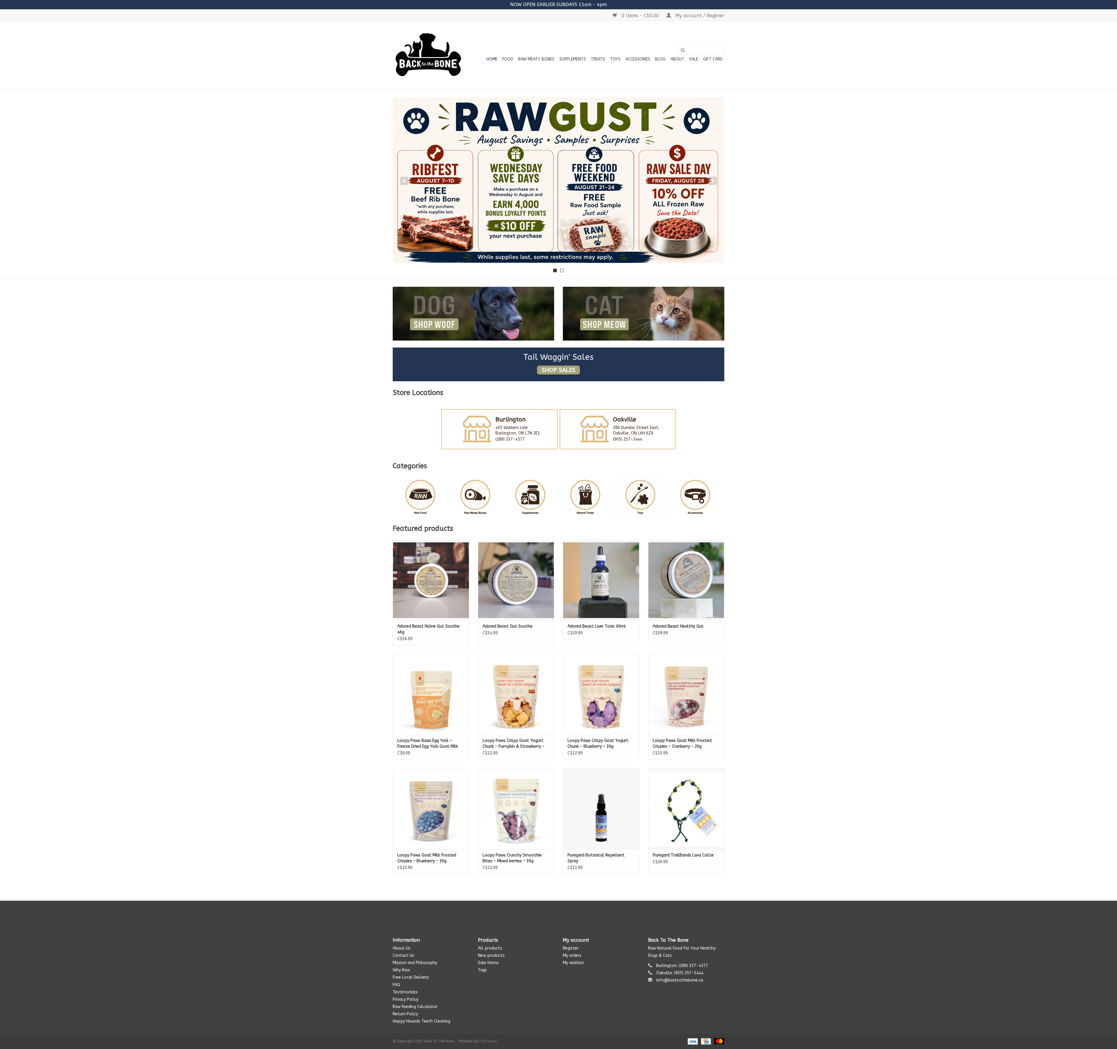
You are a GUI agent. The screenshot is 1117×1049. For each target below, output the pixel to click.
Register (571, 948)
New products (491, 955)
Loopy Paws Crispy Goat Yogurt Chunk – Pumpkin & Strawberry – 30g (514, 743)
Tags (482, 970)
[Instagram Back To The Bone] (558, 914)
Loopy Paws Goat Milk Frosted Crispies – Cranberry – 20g (682, 743)
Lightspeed (488, 1041)
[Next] (713, 181)
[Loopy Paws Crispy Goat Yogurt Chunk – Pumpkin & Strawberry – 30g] (516, 694)
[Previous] (404, 181)
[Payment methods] (692, 1041)
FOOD (507, 59)
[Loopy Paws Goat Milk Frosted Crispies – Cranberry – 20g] (686, 694)
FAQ (396, 984)
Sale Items (488, 962)
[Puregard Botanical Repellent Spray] (601, 809)
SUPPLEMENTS (572, 59)
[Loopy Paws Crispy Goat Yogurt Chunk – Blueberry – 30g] (601, 694)
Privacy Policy (405, 999)
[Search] (683, 51)
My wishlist (573, 962)
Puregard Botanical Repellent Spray (596, 858)
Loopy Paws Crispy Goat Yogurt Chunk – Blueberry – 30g (598, 743)
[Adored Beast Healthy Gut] (686, 580)
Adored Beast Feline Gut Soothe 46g (428, 629)
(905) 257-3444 (627, 439)
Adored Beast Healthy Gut (678, 626)
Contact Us (403, 955)
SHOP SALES (558, 370)
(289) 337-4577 (510, 439)
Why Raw (401, 970)
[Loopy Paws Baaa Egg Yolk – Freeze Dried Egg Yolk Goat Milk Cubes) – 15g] (431, 694)
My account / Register (699, 15)
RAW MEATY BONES (536, 59)
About (677, 59)
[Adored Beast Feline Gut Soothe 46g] (431, 580)
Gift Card (713, 59)
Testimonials (405, 992)
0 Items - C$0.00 (640, 15)
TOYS (615, 59)
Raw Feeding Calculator (415, 1006)
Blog (660, 59)
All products (490, 948)
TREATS (598, 59)
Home (491, 59)
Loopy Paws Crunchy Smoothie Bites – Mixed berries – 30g (512, 858)
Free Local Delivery (411, 977)
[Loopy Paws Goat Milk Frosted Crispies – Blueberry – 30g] (431, 809)
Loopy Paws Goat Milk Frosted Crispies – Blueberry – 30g (426, 858)
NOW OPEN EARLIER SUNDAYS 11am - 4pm (558, 4)
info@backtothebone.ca (679, 980)
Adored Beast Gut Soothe (508, 626)
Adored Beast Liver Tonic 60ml (597, 626)
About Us (401, 948)
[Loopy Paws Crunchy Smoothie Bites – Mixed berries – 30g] (516, 809)
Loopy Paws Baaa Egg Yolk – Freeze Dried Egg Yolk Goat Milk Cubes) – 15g (427, 743)
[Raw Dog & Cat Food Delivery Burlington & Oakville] (428, 55)
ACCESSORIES (637, 59)
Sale (693, 59)
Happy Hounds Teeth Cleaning (421, 1021)
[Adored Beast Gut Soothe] (516, 580)
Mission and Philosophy (415, 962)
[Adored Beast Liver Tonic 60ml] (601, 580)
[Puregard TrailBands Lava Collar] (686, 809)
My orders (572, 955)
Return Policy (405, 1013)
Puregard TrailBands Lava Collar (683, 855)
